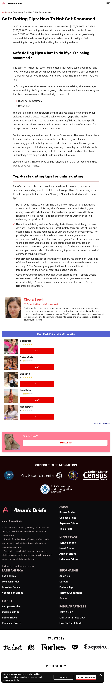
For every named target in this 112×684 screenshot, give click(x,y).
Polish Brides (9, 617)
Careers (63, 581)
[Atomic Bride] (12, 3)
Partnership (66, 587)
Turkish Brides (67, 542)
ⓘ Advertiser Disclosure (101, 423)
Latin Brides (9, 576)
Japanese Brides (68, 523)
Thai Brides (65, 528)
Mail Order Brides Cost (72, 617)
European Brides (11, 606)
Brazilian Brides (11, 587)
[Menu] (108, 3)
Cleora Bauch (34, 299)
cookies (19, 674)
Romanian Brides (11, 623)
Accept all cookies (86, 677)
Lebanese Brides (68, 559)
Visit (37, 351)
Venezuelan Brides (12, 592)
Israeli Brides (66, 548)
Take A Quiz (66, 612)
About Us (64, 576)
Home (7, 12)
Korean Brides (67, 512)
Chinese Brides (67, 517)
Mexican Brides (10, 581)
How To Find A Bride (70, 623)
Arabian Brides (67, 553)
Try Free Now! (65, 443)
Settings (63, 677)
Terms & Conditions (70, 592)
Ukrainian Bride (10, 612)
